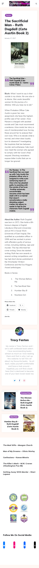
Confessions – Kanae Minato (16, 457)
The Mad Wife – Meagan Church (17, 445)
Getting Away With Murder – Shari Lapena (19, 473)
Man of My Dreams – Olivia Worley (19, 451)
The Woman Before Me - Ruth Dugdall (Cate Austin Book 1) (26, 403)
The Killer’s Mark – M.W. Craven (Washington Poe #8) (17, 464)
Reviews (8, 15)
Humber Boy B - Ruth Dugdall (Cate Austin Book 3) (11, 425)
